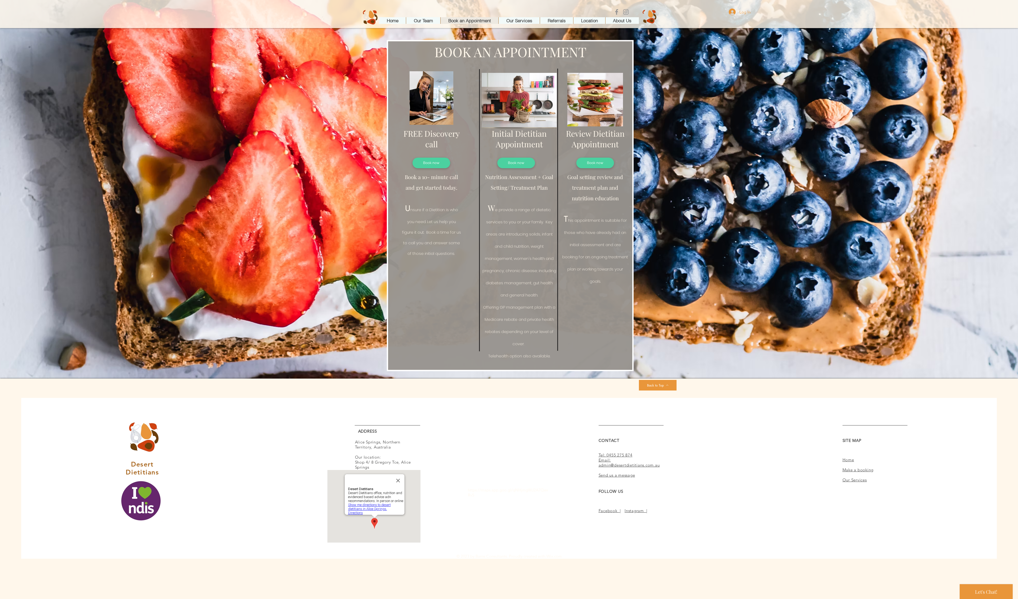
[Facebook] (616, 12)
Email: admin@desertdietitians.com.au (629, 463)
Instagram (635, 510)
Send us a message (617, 475)
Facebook (609, 510)
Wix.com (554, 556)
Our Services (855, 479)
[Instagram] (626, 12)
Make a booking (858, 469)
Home (848, 459)
